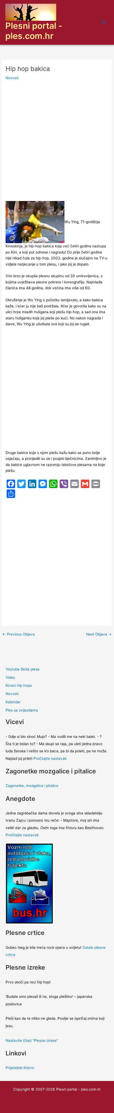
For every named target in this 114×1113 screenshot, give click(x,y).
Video (10, 677)
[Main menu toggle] (103, 22)
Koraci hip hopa (19, 685)
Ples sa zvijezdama (22, 710)
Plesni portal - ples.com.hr (33, 31)
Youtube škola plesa (23, 669)
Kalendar (13, 702)
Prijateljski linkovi (20, 1068)
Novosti (12, 78)
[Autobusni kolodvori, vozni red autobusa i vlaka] (29, 883)
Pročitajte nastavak (50, 758)
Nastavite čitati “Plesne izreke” (32, 1040)
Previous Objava (18, 634)
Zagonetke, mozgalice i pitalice (32, 785)
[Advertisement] (57, 141)
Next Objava (99, 634)
